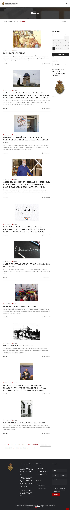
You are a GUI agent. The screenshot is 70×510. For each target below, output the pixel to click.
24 (53, 48)
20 (19, 444)
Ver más (5, 64)
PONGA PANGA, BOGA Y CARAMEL (18, 346)
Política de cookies (42, 474)
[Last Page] (34, 448)
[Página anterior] (8, 444)
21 (63, 45)
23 (68, 45)
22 (65, 45)
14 (63, 43)
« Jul (53, 56)
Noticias (15, 50)
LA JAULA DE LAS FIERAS (14, 53)
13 (60, 43)
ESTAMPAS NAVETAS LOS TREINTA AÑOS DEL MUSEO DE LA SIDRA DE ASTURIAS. (26, 471)
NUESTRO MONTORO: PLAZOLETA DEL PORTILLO (24, 423)
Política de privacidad (42, 471)
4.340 (24, 448)
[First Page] (5, 444)
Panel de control (41, 485)
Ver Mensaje (55, 97)
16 (68, 43)
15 (65, 43)
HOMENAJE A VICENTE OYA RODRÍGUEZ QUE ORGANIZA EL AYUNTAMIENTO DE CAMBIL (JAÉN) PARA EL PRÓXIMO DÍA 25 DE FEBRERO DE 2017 (24, 229)
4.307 (29, 444)
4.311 (10, 448)
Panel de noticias (41, 488)
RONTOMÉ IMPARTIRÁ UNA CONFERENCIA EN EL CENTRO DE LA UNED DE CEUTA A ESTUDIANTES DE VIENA (25, 140)
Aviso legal (40, 468)
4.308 (33, 444)
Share (64, 21)
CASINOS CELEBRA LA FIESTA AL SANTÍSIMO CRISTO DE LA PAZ (26, 492)
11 (56, 43)
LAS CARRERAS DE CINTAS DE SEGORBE (20, 306)
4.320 (17, 448)
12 (58, 43)
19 (58, 45)
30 (22, 444)
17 (53, 45)
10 (15, 444)
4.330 (21, 448)
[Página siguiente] (31, 448)
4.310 (7, 448)
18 (56, 45)
